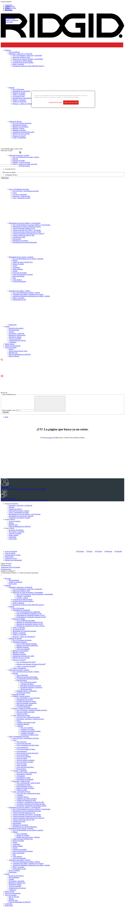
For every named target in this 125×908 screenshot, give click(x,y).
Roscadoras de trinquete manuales (30, 685)
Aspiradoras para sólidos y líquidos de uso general (27, 294)
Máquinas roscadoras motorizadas (26, 677)
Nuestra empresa (10, 519)
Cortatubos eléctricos (22, 724)
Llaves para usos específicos (25, 767)
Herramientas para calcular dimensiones (24, 242)
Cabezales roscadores (26, 684)
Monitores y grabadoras (23, 596)
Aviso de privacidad (11, 551)
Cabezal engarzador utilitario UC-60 (23, 228)
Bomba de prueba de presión (25, 788)
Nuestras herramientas (11, 504)
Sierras (18, 720)
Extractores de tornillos (19, 273)
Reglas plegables (17, 269)
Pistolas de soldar (21, 790)
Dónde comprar (9, 344)
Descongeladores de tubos (24, 786)
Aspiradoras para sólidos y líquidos (19, 291)
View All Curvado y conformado (26, 772)
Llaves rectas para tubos (23, 743)
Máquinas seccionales (19, 654)
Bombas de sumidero (22, 835)
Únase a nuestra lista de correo (18, 351)
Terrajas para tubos (26, 689)
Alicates (14, 271)
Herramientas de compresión (21, 610)
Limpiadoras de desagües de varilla (23, 656)
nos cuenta (49, 437)
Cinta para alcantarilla (23, 649)
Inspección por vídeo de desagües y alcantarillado (27, 592)
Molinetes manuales (22, 647)
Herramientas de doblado (24, 774)
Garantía (11, 332)
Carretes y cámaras (22, 598)
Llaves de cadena (21, 758)
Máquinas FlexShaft (19, 660)
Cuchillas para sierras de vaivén (26, 701)
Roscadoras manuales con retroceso (31, 687)
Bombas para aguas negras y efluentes (28, 837)
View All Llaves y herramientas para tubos (25, 191)
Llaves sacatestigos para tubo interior (27, 745)
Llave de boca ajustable (23, 756)
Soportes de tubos (21, 713)
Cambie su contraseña (11, 20)
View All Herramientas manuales (26, 643)
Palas (14, 278)
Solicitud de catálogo (15, 337)
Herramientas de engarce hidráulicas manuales (26, 226)
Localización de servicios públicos (23, 601)
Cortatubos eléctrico (22, 797)
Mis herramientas (10, 18)
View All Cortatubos (26, 728)
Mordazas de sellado (18, 619)
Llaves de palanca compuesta (25, 760)
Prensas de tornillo (18, 264)
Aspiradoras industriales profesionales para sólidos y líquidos (31, 296)
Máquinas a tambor (18, 652)
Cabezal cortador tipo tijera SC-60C (23, 235)
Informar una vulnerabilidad (13, 560)
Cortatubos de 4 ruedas (27, 729)
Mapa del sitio (9, 556)
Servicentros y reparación (16, 333)
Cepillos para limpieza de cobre (26, 800)
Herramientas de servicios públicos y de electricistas (24, 223)
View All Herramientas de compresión (28, 612)
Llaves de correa (21, 763)
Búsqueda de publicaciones (17, 335)
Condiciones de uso (11, 558)
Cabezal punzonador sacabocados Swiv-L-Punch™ (28, 233)
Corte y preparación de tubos (21, 198)
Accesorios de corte (18, 629)
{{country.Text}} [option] (10, 169)
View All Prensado (18, 608)
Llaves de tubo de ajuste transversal (27, 753)
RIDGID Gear (13, 353)
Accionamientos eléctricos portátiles (27, 678)
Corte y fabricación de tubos (21, 715)
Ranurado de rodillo (18, 694)
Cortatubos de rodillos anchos (29, 735)
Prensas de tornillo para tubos (25, 712)
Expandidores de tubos (23, 777)
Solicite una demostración (13, 346)
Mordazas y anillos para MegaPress (23, 636)
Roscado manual (21, 680)
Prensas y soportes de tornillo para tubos (24, 708)
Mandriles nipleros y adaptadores (26, 691)
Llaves (14, 193)
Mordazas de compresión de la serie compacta (30, 626)
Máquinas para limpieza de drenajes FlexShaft (31, 664)
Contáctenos (12, 342)
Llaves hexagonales (22, 755)
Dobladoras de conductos (20, 240)
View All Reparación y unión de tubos (28, 783)
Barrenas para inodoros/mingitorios (27, 645)
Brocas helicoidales (18, 276)
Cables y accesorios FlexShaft (26, 666)
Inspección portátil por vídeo (21, 591)
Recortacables (16, 239)
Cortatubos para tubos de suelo (25, 722)
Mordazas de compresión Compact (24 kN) (29, 624)
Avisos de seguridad (15, 339)
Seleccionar (5, 178)
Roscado (15, 673)
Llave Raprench (21, 751)
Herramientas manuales (19, 642)
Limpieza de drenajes (15, 509)
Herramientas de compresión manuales (24, 631)
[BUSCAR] (49, 403)
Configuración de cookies (13, 555)
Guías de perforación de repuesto (22, 274)
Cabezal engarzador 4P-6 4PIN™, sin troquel (26, 230)
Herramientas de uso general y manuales (21, 257)
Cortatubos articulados (27, 733)
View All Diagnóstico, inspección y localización (27, 589)
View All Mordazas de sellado (25, 620)
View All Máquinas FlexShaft (26, 662)
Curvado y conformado (19, 194)
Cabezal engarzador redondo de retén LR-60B (26, 232)
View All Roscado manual (28, 682)
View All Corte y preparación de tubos (28, 793)
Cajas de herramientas (19, 281)
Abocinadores (20, 776)
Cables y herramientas (19, 668)
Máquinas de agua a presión (21, 658)
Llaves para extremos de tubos (25, 749)
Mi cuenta (8, 17)
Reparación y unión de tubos (21, 196)
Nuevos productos (14, 870)
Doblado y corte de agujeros (21, 696)
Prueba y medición (18, 603)
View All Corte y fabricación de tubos (28, 717)
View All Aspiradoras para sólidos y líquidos (26, 292)
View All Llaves (21, 742)
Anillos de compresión (19, 634)
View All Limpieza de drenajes (22, 640)
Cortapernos (16, 267)
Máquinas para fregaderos (20, 651)
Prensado (11, 507)
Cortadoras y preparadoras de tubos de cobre (30, 802)
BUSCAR (5, 412)
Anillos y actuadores (18, 627)
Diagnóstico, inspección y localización (20, 505)
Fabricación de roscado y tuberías (19, 511)
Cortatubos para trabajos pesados (30, 731)
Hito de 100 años (14, 356)
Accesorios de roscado (23, 692)
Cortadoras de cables (18, 237)
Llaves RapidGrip (22, 747)
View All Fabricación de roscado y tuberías (25, 671)
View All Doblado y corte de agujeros (28, 698)
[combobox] (10, 166)
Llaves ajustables (21, 765)
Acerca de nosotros (11, 347)
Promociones (13, 325)
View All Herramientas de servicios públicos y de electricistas (31, 225)
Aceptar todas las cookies (71, 102)
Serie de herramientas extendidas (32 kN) (29, 613)
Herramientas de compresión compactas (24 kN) (31, 617)
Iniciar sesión (13, 539)
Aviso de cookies (10, 553)
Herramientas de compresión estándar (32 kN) (30, 615)
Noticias (11, 349)
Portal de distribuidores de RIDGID (20, 354)
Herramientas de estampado (24, 779)
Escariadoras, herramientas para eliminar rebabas (31, 805)
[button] (62, 2)
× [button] (1, 574)
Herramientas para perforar (24, 699)
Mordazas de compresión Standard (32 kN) (29, 622)
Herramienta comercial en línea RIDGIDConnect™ (28, 605)
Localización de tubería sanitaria (22, 599)
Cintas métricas (17, 280)
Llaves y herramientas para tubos (19, 189)
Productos (8, 585)
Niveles (14, 266)
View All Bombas (21, 834)
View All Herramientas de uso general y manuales (27, 259)
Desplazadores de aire (19, 299)
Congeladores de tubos (23, 784)
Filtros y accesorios (18, 298)
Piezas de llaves (21, 769)
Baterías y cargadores (19, 633)
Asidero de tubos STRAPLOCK (22, 262)
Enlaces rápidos (9, 528)
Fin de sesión (9, 22)
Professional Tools (10, 8)
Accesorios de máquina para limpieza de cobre (30, 804)
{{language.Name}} (11, 175)
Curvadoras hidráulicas (23, 706)
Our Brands (8, 10)
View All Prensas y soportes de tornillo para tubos (31, 710)
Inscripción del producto (16, 328)
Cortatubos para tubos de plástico (26, 798)
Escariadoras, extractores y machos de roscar (30, 719)
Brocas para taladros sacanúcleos (26, 703)
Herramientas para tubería (24, 705)
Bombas (15, 260)
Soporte (7, 326)
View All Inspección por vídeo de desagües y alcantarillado (34, 594)
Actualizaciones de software (17, 340)
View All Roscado (22, 675)
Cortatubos (19, 726)
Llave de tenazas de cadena (24, 762)
